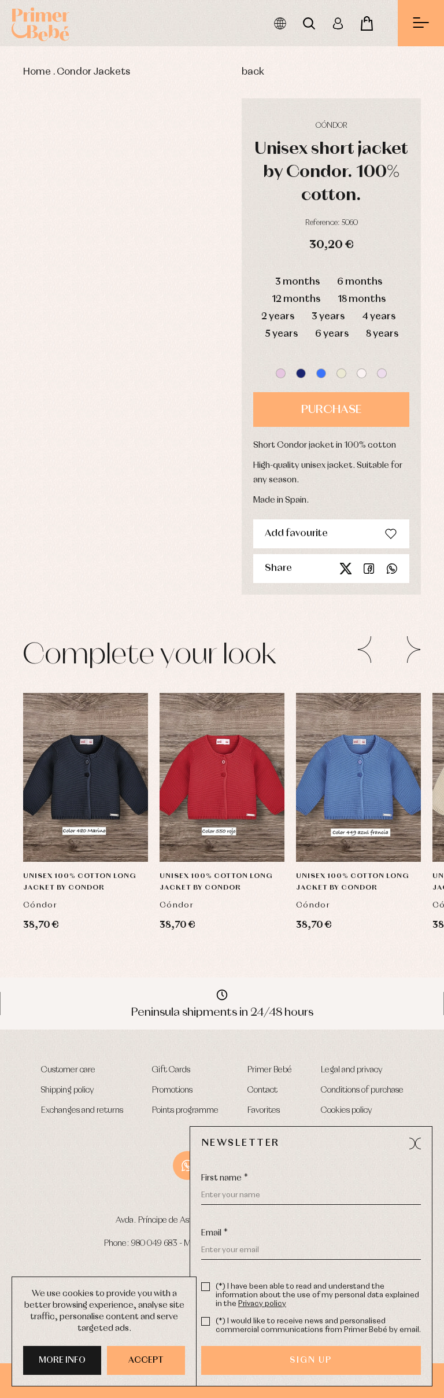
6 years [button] (332, 334)
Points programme (185, 1110)
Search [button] (309, 23)
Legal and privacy (352, 1070)
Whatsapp (392, 568)
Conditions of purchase (362, 1090)
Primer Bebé (269, 1070)
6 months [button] (359, 282)
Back (253, 72)
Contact (262, 1090)
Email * (214, 1233)
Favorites (263, 1110)
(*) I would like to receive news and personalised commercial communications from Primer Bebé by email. (318, 1326)
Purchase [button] (331, 409)
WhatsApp (187, 1165)
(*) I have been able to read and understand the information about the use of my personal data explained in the (317, 1295)
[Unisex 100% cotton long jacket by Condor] (85, 777)
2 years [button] (277, 317)
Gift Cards (171, 1070)
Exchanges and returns (82, 1110)
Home (37, 72)
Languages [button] (280, 23)
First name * (224, 1178)
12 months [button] (296, 299)
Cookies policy (346, 1110)
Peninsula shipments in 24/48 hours (222, 1012)
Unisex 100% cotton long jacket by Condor (79, 882)
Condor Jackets (93, 72)
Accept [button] (146, 1360)
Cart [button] (366, 23)
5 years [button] (281, 334)
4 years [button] (378, 317)
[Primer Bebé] (40, 23)
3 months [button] (297, 282)
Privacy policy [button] (262, 1304)
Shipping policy (67, 1090)
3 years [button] (328, 317)
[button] (280, 373)
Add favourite (296, 533)
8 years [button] (382, 334)
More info (62, 1360)
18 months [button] (362, 299)
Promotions (172, 1090)
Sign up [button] (311, 1360)
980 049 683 (154, 1244)
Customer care (68, 1070)
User (338, 23)
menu (421, 23)
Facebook (369, 568)
